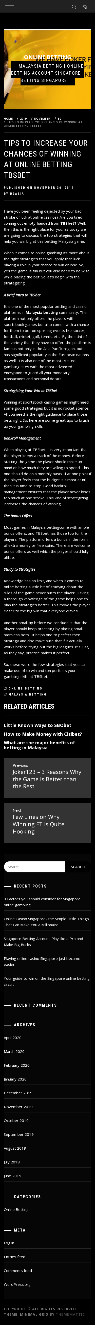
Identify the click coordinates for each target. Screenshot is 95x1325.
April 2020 (13, 1037)
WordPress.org (17, 1284)
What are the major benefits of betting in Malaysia (39, 745)
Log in (9, 1242)
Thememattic (70, 1314)
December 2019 (18, 1092)
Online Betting (47, 57)
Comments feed (18, 1270)
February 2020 (17, 1065)
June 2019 (12, 1175)
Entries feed (14, 1256)
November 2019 (18, 1106)
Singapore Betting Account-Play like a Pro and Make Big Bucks (43, 941)
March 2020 (14, 1051)
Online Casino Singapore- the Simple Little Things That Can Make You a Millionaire (46, 921)
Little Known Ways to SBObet (37, 725)
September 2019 (19, 1134)
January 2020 (15, 1079)
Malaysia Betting (28, 694)
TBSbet (67, 223)
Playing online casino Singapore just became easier (42, 961)
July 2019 (12, 1161)
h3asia (17, 193)
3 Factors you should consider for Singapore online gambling (42, 901)
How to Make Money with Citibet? (43, 734)
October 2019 (16, 1120)
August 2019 (15, 1148)
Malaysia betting (42, 312)
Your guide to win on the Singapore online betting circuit (47, 981)
